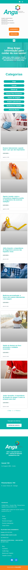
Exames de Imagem (7, 521)
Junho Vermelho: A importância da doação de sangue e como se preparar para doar (14, 397)
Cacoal (14, 85)
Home (3, 516)
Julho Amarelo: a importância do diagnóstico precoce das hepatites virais (13, 249)
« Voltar (9, 410)
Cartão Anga (5, 551)
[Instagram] (22, 1)
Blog (3, 546)
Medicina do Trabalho (14, 105)
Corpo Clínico (5, 525)
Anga (14, 81)
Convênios (5, 548)
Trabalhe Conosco (7, 555)
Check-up (14, 89)
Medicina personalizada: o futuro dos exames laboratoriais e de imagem (14, 297)
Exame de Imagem (14, 97)
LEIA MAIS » (6, 153)
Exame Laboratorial (14, 101)
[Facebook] (19, 1)
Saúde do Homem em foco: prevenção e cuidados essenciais (12, 347)
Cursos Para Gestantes (14, 93)
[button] (14, 40)
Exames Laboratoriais (7, 523)
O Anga (4, 518)
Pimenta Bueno (14, 110)
